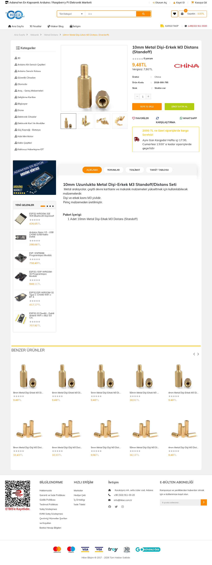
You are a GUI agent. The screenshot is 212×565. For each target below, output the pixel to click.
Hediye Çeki (80, 495)
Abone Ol (204, 502)
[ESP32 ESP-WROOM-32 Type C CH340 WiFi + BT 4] (21, 297)
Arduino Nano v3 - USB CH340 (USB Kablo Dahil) (41, 234)
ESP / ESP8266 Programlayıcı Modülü (40, 254)
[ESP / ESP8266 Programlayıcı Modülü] (21, 258)
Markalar (78, 490)
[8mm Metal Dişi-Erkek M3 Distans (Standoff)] (28, 372)
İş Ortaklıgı (79, 499)
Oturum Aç (161, 2)
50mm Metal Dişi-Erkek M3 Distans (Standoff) (153, 392)
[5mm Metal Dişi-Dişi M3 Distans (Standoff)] (106, 427)
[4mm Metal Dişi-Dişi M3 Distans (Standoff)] (184, 427)
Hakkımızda (46, 490)
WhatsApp (189, 118)
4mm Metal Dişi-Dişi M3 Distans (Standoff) (190, 447)
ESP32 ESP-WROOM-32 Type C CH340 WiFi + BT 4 (41, 294)
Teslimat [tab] (134, 169)
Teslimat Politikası (49, 504)
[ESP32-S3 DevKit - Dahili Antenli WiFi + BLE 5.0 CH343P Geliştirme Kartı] (21, 318)
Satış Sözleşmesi (48, 509)
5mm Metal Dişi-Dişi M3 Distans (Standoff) (112, 447)
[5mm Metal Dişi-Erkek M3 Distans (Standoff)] (106, 372)
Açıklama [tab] (92, 169)
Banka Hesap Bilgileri (50, 527)
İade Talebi (79, 504)
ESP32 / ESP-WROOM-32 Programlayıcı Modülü (40, 273)
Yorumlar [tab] (113, 169)
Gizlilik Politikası (47, 499)
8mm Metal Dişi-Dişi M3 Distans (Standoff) (34, 447)
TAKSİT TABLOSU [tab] (159, 169)
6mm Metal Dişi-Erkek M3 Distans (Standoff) (74, 392)
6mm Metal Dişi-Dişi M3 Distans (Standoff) (73, 447)
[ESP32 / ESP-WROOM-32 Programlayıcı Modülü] (21, 276)
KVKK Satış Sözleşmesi (51, 513)
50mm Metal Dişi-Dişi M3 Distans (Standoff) (152, 447)
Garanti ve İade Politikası (52, 495)
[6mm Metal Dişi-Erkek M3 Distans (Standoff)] (67, 372)
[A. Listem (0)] (174, 13)
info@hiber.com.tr (123, 500)
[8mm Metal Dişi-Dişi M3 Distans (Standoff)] (28, 427)
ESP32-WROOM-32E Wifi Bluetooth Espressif (41, 214)
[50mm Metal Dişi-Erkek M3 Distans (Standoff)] (145, 372)
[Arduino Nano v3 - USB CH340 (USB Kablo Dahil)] (21, 237)
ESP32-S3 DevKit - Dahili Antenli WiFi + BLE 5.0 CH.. (41, 315)
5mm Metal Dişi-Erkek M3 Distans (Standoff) (113, 392)
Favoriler (142, 118)
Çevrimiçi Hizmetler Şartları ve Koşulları (53, 520)
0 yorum (148, 58)
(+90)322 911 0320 (197, 26)
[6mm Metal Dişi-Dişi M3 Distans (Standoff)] (67, 427)
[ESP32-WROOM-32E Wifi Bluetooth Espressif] (21, 218)
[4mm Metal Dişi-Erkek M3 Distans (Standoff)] (184, 372)
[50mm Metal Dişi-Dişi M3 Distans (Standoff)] (145, 427)
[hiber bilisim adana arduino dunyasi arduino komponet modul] (34, 177)
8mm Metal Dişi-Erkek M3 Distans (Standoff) (35, 392)
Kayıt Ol (180, 2)
